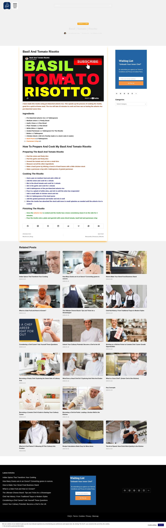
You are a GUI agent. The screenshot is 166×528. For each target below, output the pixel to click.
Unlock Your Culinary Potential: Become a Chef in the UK (81, 344)
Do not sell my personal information (14, 526)
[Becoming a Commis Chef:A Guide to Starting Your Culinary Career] (39, 398)
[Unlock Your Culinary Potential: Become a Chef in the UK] (83, 330)
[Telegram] (78, 226)
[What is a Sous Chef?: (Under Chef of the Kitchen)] (126, 364)
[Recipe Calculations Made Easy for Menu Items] (83, 432)
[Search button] (110, 5)
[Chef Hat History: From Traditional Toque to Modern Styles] (126, 296)
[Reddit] (68, 226)
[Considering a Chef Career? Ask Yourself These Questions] (39, 330)
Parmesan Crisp (32, 141)
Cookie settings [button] (152, 525)
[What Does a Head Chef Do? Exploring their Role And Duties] (83, 364)
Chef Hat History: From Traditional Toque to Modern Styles (125, 310)
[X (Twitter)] (38, 226)
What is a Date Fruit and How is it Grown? (32, 310)
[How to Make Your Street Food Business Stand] (126, 262)
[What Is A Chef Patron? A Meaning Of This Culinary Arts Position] (39, 432)
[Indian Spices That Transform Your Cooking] (39, 262)
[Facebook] (28, 226)
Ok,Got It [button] (161, 524)
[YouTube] (128, 93)
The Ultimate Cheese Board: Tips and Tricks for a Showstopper (27, 493)
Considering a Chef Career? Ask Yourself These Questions (38, 344)
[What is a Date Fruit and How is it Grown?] (39, 296)
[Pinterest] (48, 226)
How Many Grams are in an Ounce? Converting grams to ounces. (28, 481)
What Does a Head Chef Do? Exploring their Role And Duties (82, 378)
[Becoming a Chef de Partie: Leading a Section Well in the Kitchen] (83, 398)
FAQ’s (70, 516)
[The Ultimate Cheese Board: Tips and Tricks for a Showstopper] (83, 296)
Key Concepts (110, 387)
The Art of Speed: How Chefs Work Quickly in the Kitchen (124, 446)
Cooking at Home (83, 23)
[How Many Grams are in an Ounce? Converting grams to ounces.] (83, 262)
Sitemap (95, 516)
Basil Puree (31, 138)
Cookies (82, 516)
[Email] (99, 226)
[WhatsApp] (89, 226)
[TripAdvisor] (136, 93)
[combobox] (81, 5)
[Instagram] (124, 93)
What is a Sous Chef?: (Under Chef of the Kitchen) (122, 378)
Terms (75, 516)
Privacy (88, 516)
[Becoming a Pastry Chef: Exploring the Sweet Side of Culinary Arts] (39, 364)
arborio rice (38, 213)
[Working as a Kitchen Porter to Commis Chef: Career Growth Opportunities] (126, 330)
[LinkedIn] (58, 226)
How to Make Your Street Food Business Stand (121, 276)
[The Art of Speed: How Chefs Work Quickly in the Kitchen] (126, 432)
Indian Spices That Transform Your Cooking (33, 276)
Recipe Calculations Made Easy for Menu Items (78, 446)
